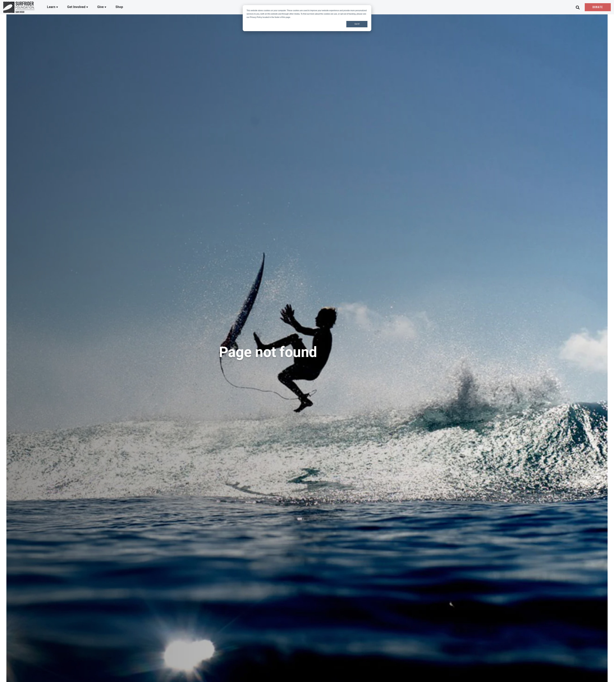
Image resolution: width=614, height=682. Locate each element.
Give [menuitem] (100, 7)
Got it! (356, 24)
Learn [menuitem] (51, 7)
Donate (598, 7)
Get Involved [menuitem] (76, 7)
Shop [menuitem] (119, 7)
